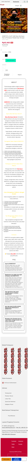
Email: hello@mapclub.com (8, 427)
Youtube (20, 444)
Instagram (20, 441)
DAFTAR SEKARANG (16, 459)
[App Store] (12, 456)
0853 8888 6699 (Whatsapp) (9, 434)
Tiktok (12, 447)
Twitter (13, 444)
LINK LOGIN (6, 459)
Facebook (13, 441)
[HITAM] (6, 55)
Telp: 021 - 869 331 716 (21, 427)
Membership (16, 1)
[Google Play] (22, 456)
